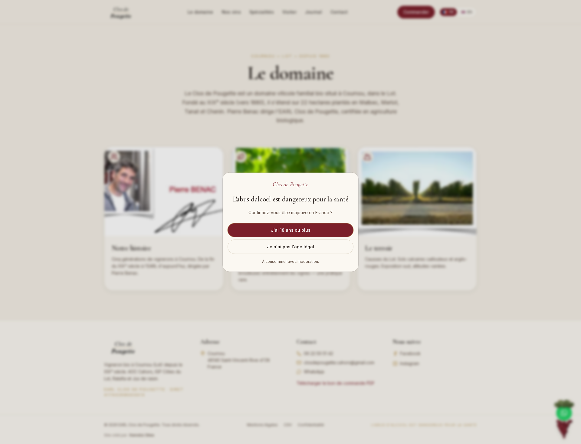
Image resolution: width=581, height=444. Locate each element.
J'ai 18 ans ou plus (290, 229)
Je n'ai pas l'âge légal (290, 246)
